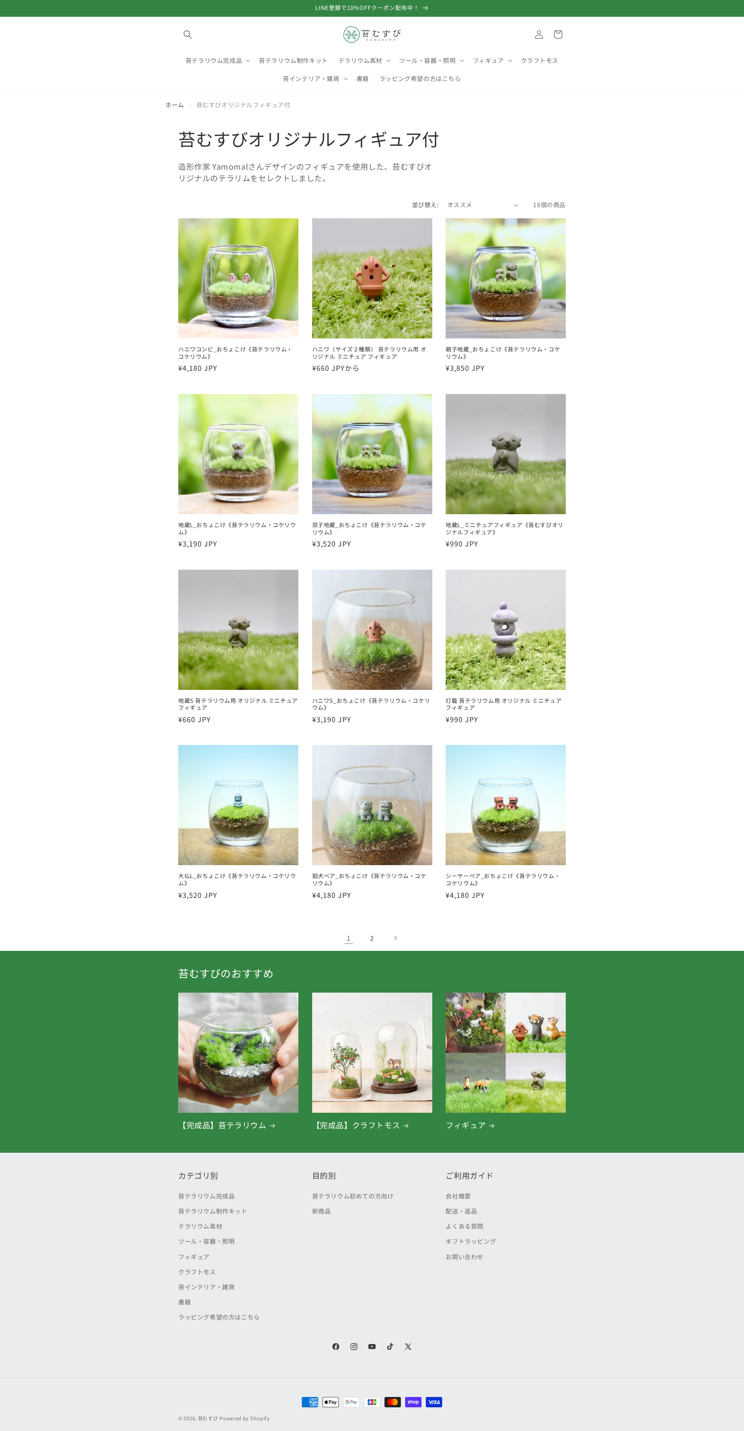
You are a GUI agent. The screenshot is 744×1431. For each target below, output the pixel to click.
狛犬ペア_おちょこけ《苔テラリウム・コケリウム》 (369, 879)
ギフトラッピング (471, 1240)
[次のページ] (395, 937)
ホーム (174, 104)
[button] (187, 34)
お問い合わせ (465, 1256)
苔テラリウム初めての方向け (353, 1195)
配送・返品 (461, 1210)
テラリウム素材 (200, 1225)
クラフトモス (197, 1271)
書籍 (184, 1301)
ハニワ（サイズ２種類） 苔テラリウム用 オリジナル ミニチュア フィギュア (369, 353)
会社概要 (458, 1195)
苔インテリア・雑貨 (206, 1286)
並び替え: (425, 204)
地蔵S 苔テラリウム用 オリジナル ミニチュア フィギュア (238, 704)
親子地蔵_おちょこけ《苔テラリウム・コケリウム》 (503, 353)
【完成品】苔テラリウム (222, 1125)
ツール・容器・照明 (206, 1240)
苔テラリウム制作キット (213, 1210)
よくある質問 (465, 1225)
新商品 (321, 1210)
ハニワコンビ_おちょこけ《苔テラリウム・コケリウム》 (235, 353)
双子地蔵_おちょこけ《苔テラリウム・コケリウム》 (369, 528)
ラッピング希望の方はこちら (219, 1316)
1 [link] (349, 938)
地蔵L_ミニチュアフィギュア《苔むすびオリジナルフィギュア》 (505, 528)
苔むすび (208, 1418)
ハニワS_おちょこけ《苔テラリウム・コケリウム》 (371, 704)
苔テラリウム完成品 (206, 1195)
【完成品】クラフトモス (356, 1125)
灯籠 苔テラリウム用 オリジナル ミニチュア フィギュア (503, 704)
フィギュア (466, 1125)
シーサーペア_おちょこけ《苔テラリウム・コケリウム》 (503, 879)
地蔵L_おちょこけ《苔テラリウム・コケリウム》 (237, 528)
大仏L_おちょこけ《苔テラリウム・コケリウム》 (237, 879)
